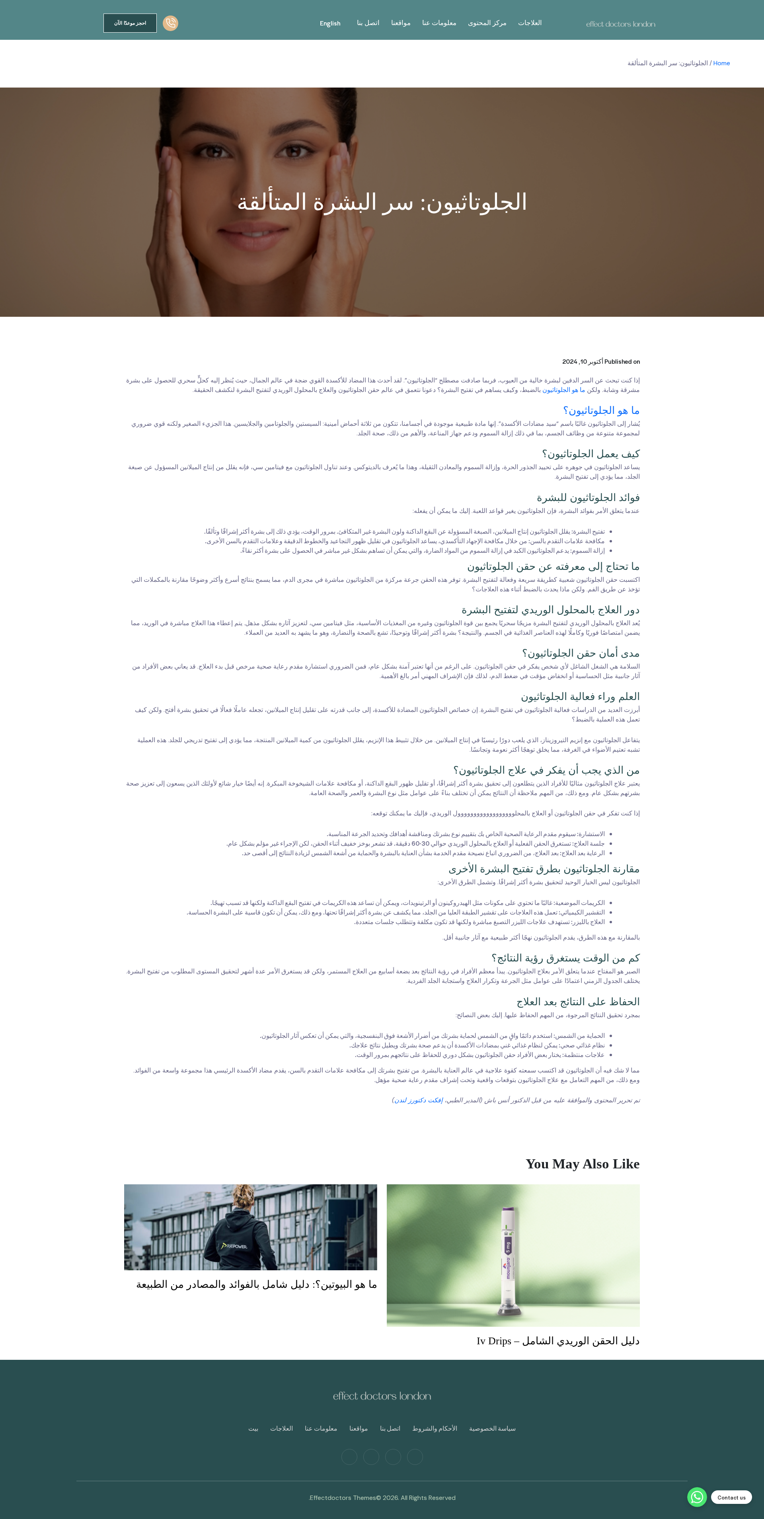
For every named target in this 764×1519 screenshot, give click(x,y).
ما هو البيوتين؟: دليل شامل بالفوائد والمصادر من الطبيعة (256, 1284)
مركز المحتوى (487, 23)
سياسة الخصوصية (492, 1428)
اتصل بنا (368, 23)
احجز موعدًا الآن (130, 22)
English (330, 23)
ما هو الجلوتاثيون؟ (601, 410)
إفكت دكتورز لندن (418, 1100)
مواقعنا (401, 23)
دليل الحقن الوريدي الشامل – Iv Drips (558, 1341)
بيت (253, 1428)
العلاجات (530, 23)
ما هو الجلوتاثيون (563, 390)
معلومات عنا (439, 23)
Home (721, 63)
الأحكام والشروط (434, 1428)
